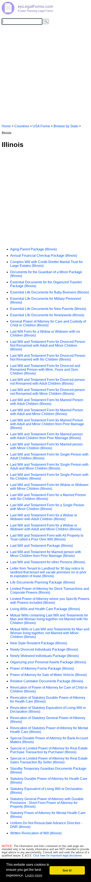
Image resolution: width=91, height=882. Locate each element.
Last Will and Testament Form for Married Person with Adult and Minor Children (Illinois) (46, 412)
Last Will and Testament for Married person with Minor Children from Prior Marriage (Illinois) (45, 554)
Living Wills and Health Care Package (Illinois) (45, 609)
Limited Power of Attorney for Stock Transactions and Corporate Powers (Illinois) (49, 590)
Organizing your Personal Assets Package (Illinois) (48, 662)
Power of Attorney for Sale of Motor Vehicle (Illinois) (48, 675)
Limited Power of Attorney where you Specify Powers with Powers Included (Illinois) (49, 600)
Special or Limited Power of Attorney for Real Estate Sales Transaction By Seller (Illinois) (49, 760)
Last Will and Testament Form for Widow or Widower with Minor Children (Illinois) (49, 486)
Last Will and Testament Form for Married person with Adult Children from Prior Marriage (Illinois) (46, 436)
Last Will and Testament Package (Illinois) (41, 545)
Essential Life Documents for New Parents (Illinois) (48, 309)
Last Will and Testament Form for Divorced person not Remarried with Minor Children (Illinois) (47, 391)
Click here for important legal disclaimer (57, 855)
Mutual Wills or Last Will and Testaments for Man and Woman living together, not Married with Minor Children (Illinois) (49, 633)
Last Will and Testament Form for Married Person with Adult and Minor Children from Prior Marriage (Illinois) (47, 424)
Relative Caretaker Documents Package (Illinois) (46, 681)
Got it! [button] (67, 870)
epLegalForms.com (35, 6)
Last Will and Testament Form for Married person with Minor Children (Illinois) (46, 446)
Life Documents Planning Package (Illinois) (42, 582)
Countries (21, 126)
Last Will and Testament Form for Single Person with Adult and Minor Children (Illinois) (49, 466)
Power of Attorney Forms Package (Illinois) (42, 668)
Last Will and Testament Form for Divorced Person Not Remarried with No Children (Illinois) (47, 357)
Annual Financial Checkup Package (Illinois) (43, 255)
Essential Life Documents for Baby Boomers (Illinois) (49, 292)
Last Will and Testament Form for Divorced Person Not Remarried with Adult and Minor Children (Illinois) (47, 345)
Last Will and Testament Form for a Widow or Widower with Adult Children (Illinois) (43, 517)
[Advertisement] (45, 74)
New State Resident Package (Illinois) (38, 643)
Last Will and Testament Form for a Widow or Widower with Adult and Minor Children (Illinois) (45, 527)
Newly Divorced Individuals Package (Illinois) (44, 649)
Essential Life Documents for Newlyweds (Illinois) (47, 315)
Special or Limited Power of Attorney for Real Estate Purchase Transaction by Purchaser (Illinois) (49, 750)
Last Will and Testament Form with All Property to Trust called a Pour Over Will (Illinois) (46, 537)
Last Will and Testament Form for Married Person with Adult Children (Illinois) (46, 402)
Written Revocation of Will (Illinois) (36, 833)
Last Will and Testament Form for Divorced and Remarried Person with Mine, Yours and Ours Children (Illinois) (45, 369)
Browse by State (66, 126)
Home (6, 126)
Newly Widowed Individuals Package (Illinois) (44, 656)
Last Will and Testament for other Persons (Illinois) (47, 562)
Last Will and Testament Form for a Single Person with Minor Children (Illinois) (47, 507)
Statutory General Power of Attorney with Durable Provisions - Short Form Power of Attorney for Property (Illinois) (47, 802)
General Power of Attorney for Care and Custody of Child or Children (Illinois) (48, 323)
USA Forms (41, 126)
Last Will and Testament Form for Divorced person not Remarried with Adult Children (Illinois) (47, 381)
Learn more (33, 875)
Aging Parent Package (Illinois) (33, 249)
